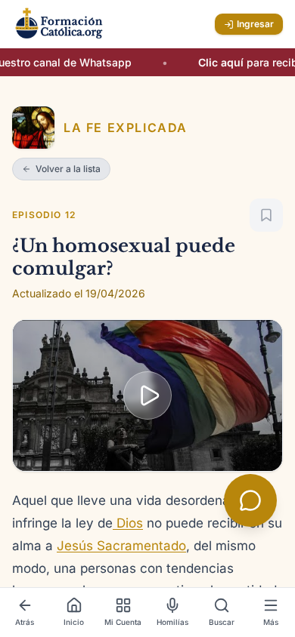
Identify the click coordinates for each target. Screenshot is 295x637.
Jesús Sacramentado (121, 545)
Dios (128, 523)
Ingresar (255, 23)
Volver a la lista (68, 168)
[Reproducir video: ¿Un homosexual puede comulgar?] (147, 395)
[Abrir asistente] (250, 500)
